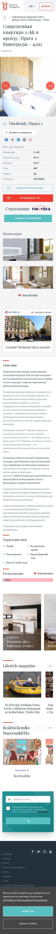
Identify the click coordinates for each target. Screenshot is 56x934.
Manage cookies (28, 924)
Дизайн (7, 876)
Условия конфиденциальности (18, 885)
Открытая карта (45, 573)
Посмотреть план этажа (29, 188)
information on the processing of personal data (25, 900)
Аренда (7, 858)
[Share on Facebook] (6, 139)
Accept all (28, 911)
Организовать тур (30, 198)
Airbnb (6, 863)
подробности (42, 812)
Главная (6, 17)
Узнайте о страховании (28, 218)
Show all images (30, 295)
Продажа (7, 854)
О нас (5, 881)
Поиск (6, 872)
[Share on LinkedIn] (18, 139)
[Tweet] (12, 139)
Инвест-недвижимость (14, 867)
